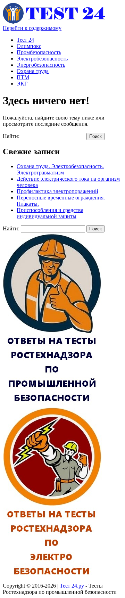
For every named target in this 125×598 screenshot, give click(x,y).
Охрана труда (33, 71)
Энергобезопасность (41, 65)
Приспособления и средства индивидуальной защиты (50, 213)
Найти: (11, 136)
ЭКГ (22, 84)
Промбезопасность (39, 52)
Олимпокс (29, 46)
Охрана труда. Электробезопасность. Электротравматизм (60, 169)
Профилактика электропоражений (57, 191)
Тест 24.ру (72, 586)
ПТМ (23, 77)
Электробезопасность (42, 59)
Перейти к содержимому (32, 28)
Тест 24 (25, 40)
